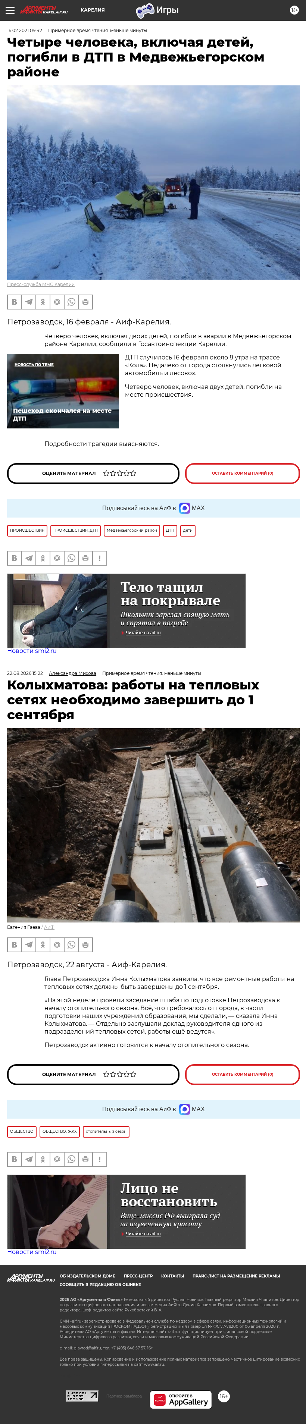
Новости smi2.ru (32, 650)
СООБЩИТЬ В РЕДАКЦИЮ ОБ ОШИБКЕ (100, 1284)
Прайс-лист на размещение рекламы (236, 1276)
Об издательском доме (87, 1276)
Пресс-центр (138, 1276)
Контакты (172, 1276)
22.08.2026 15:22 (25, 673)
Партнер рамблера (124, 1396)
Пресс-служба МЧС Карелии (41, 284)
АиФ (49, 927)
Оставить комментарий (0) (243, 473)
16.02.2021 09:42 (24, 30)
